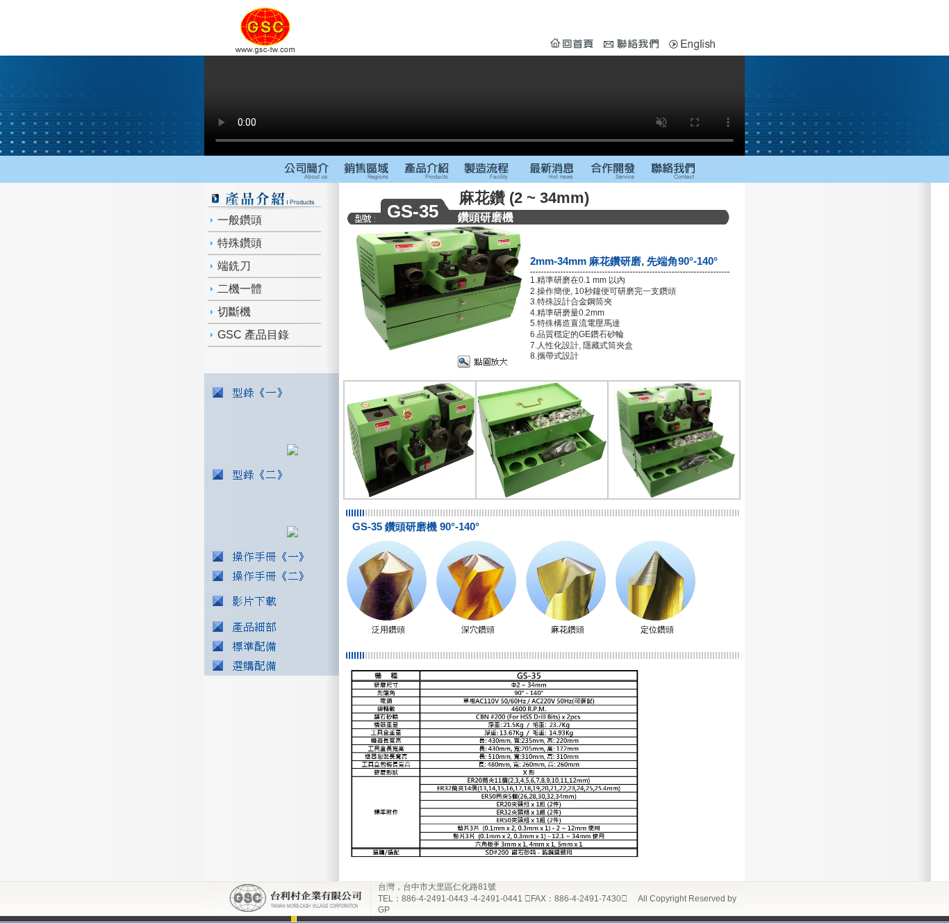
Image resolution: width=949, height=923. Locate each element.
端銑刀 (233, 266)
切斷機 (233, 312)
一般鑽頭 (238, 220)
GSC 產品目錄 (252, 335)
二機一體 (238, 289)
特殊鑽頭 (238, 243)
